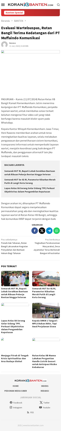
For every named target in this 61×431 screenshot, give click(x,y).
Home (16, 386)
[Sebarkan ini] (34, 230)
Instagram (17, 407)
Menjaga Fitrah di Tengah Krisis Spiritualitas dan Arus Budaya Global (14, 358)
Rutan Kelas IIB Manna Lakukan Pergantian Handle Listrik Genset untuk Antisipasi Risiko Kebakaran (44, 361)
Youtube (46, 407)
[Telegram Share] (49, 230)
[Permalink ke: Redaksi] (4, 44)
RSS (32, 412)
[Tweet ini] (42, 230)
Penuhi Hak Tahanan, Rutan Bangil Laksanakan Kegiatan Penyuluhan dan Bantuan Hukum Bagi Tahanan (14, 246)
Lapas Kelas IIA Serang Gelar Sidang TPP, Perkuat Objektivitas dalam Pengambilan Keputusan (13, 326)
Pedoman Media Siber (15, 391)
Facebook (17, 402)
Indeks (44, 386)
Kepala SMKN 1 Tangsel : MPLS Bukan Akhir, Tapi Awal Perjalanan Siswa (45, 323)
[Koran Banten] (30, 4)
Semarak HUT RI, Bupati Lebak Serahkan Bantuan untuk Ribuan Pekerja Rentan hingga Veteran (14, 293)
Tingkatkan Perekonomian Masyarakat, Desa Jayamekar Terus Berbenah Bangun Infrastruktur (46, 246)
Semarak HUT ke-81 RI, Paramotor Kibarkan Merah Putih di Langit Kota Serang (44, 293)
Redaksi (45, 391)
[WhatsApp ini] (56, 230)
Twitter (46, 402)
